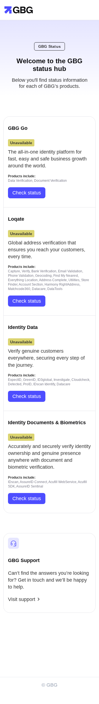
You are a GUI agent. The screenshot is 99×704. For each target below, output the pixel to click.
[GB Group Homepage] (18, 9)
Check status (26, 193)
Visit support (21, 599)
